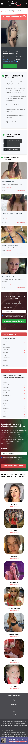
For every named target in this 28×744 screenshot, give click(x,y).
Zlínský (14, 416)
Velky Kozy (14, 366)
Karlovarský (14, 387)
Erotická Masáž (14, 347)
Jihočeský (14, 382)
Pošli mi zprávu (10, 66)
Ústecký (14, 411)
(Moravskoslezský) (9, 61)
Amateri (14, 342)
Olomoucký (14, 398)
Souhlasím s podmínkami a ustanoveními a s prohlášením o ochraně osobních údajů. (14, 316)
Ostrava (19, 10)
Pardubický (14, 401)
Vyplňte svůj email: (8, 307)
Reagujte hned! (21, 190)
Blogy (14, 700)
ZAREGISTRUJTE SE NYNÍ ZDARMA (14, 321)
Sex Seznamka (14, 149)
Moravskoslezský (11, 10)
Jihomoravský (14, 385)
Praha (14, 406)
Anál (14, 345)
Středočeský (14, 409)
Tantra (14, 363)
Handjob (14, 355)
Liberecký (14, 393)
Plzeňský (14, 403)
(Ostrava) (8, 187)
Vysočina (14, 414)
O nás (14, 709)
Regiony (14, 714)
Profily (14, 711)
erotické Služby (14, 141)
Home (2, 10)
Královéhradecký (14, 390)
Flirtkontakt (13, 145)
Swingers (14, 360)
